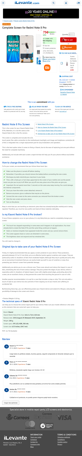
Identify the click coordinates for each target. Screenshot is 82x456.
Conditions (61, 440)
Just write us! (63, 111)
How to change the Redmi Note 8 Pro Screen (52, 127)
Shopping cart (78, 3)
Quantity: (65, 34)
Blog (32, 447)
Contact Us (34, 442)
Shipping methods (64, 437)
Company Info (35, 444)
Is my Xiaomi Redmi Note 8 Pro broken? (50, 131)
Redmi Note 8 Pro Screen (46, 124)
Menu (3, 3)
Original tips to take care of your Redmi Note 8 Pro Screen (56, 134)
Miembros (66, 3)
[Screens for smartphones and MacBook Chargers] (27, 3)
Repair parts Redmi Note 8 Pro (49, 60)
